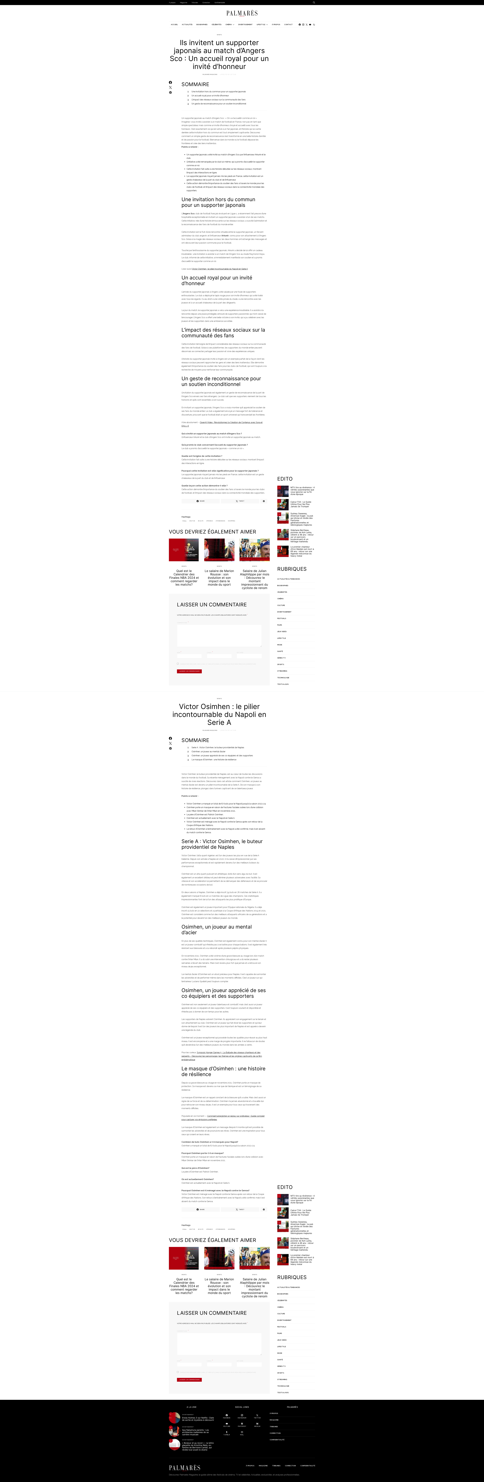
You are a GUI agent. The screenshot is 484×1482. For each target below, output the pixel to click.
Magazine (183, 3)
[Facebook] (300, 25)
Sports (219, 34)
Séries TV (281, 658)
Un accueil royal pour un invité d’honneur (210, 95)
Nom (179, 652)
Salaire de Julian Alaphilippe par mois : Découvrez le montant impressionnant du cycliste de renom (254, 579)
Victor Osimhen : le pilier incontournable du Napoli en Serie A (220, 269)
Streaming (282, 671)
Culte (201, 521)
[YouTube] (310, 25)
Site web (240, 652)
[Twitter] (307, 25)
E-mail (210, 652)
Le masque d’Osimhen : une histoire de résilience (214, 759)
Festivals (281, 618)
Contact (288, 24)
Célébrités (216, 24)
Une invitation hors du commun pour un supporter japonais (219, 91)
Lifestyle (261, 24)
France (210, 521)
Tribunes (195, 3)
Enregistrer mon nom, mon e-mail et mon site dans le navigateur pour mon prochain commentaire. (218, 664)
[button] (314, 25)
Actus (192, 521)
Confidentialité (220, 3)
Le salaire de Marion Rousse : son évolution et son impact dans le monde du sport (219, 577)
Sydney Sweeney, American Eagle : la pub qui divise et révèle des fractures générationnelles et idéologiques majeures (302, 519)
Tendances (221, 521)
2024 (185, 521)
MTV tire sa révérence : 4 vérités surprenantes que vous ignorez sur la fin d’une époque (303, 490)
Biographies (202, 24)
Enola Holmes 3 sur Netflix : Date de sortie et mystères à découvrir (198, 1418)
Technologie (283, 677)
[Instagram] (303, 25)
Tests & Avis (283, 684)
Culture (281, 605)
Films (279, 625)
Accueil (174, 24)
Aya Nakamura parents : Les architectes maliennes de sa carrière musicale (195, 1432)
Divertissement (245, 24)
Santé (280, 651)
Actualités (187, 24)
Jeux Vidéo (282, 631)
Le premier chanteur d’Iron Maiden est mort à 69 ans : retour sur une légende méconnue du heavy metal (302, 551)
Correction (206, 3)
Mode (279, 645)
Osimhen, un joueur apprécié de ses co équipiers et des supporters (222, 755)
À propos (172, 3)
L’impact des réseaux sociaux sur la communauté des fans (219, 99)
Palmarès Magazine (210, 74)
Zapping (232, 521)
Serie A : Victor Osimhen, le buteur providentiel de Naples (218, 747)
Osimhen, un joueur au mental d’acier (208, 751)
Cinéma (228, 24)
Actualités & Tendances (288, 579)
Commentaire (182, 622)
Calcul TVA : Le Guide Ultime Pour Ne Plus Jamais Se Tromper (301, 504)
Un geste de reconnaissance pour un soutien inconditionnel (219, 103)
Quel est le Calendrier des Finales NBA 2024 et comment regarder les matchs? (184, 577)
